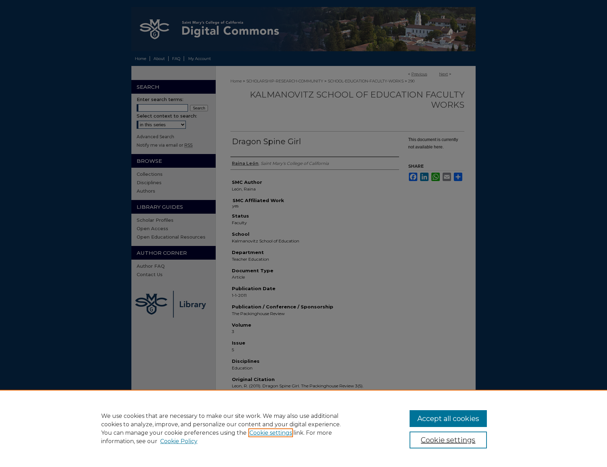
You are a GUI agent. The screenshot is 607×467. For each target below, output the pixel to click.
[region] (303, 428)
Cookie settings (270, 432)
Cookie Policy (178, 441)
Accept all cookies (448, 418)
